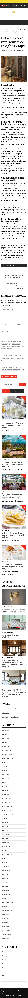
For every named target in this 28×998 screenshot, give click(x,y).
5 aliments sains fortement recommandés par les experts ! (13, 425)
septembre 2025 (7, 766)
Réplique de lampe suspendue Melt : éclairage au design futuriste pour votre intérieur (13, 277)
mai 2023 (5, 878)
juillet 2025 (6, 774)
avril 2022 (5, 919)
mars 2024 (5, 838)
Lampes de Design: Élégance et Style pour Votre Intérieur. (14, 610)
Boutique (5, 956)
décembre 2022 (7, 899)
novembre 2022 (7, 903)
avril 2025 (5, 786)
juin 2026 (5, 730)
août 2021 (5, 939)
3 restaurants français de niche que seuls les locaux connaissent (13, 464)
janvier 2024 (6, 846)
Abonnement (6, 713)
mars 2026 (5, 742)
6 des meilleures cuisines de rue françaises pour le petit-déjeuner (13, 535)
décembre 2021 (7, 935)
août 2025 (5, 770)
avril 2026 (5, 738)
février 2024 (6, 842)
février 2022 (6, 927)
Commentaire (7, 310)
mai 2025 (5, 782)
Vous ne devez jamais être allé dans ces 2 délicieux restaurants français (12, 496)
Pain (3, 968)
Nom (3, 324)
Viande (4, 976)
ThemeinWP (20, 995)
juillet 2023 (6, 870)
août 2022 (5, 915)
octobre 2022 (6, 907)
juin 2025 (5, 778)
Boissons (11, 265)
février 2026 (6, 746)
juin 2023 (5, 874)
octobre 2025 (6, 762)
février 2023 (6, 891)
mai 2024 (5, 830)
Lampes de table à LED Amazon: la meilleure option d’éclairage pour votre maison (14, 693)
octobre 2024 (6, 810)
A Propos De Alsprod (9, 709)
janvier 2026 (6, 750)
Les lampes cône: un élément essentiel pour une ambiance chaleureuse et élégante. (13, 663)
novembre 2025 (7, 758)
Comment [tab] (20, 391)
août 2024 (5, 818)
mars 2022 (5, 923)
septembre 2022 (7, 911)
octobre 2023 (6, 858)
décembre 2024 (7, 802)
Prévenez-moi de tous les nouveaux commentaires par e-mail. (13, 358)
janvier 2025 (6, 798)
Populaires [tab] (6, 391)
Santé (4, 972)
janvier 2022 (6, 931)
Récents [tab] (13, 391)
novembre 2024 (7, 806)
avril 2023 (5, 882)
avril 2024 (5, 834)
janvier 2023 (6, 894)
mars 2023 (5, 886)
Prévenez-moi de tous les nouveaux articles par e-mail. (13, 369)
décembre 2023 (7, 850)
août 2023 (5, 866)
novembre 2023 (7, 854)
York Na (21, 50)
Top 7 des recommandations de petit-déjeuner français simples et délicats (13, 566)
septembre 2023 (7, 862)
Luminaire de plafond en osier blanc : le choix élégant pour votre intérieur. (14, 286)
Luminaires (6, 960)
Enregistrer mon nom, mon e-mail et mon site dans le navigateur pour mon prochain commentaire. (13, 345)
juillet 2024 (6, 822)
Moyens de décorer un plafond (11, 636)
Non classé (5, 964)
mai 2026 (5, 734)
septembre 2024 (7, 814)
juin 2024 (5, 826)
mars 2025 (5, 790)
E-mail (18, 324)
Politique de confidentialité (11, 717)
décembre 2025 (7, 754)
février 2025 (6, 794)
